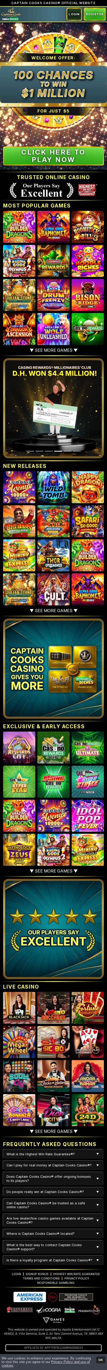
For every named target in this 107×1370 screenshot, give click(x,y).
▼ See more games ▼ (54, 350)
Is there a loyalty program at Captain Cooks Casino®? (49, 1260)
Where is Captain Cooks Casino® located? (40, 1234)
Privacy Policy (76, 1278)
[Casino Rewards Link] (69, 1309)
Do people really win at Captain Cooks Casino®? (45, 1192)
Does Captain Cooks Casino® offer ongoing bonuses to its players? (48, 1178)
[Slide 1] (30, 451)
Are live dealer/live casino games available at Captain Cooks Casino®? (49, 1220)
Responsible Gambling (56, 1283)
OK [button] (100, 1359)
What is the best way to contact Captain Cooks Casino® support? (44, 1247)
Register (95, 14)
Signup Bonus (37, 1274)
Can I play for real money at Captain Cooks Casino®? (49, 1165)
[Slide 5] (67, 451)
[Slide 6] (77, 451)
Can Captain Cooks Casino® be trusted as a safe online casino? (45, 1205)
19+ (52, 1297)
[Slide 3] (49, 451)
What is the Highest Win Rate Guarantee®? (40, 1154)
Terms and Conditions (41, 1278)
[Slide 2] (39, 451)
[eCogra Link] (49, 1309)
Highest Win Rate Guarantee (76, 1274)
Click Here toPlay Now (53, 156)
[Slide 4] (58, 451)
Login (74, 14)
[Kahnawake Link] (20, 1309)
